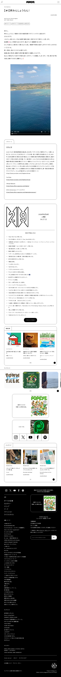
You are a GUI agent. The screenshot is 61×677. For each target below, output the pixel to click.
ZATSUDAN (7, 627)
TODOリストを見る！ (30, 320)
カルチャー (7, 504)
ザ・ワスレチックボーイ (9, 565)
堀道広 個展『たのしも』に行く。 (15, 251)
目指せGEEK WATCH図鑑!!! (10, 600)
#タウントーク (8, 23)
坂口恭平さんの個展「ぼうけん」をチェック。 (17, 277)
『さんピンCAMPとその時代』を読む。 (16, 272)
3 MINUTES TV (7, 523)
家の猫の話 (6, 590)
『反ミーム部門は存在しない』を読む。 (16, 282)
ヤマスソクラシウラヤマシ (10, 571)
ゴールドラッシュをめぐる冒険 (10, 561)
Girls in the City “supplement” (11, 529)
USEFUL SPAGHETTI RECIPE (11, 542)
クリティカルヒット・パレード (10, 558)
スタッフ (15, 658)
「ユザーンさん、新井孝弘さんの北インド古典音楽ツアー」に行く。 (22, 254)
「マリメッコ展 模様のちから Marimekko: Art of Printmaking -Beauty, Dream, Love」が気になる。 (31, 306)
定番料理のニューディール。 (10, 588)
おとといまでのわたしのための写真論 (12, 552)
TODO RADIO (7, 623)
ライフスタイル (9, 515)
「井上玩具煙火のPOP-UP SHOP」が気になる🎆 (19, 274)
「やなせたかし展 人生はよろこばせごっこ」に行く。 (19, 300)
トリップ (6, 506)
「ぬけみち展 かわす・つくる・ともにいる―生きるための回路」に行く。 (23, 287)
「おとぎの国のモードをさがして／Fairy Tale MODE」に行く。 (21, 239)
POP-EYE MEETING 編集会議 (11, 621)
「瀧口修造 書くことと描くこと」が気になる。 (17, 248)
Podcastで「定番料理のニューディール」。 (13, 619)
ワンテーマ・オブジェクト (9, 573)
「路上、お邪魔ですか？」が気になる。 (16, 310)
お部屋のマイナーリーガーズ (10, 554)
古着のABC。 (7, 583)
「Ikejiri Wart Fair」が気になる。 (15, 236)
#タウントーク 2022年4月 (17, 23)
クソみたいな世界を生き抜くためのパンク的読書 (15, 556)
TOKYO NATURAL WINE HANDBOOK (12, 652)
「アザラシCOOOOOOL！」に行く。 (16, 269)
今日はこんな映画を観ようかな (11, 577)
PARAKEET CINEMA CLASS (10, 617)
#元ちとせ (27, 23)
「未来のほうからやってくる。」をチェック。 (17, 315)
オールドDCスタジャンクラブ (10, 548)
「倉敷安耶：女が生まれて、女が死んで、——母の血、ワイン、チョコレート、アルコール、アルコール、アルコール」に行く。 (31, 242)
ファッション (8, 512)
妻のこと (6, 585)
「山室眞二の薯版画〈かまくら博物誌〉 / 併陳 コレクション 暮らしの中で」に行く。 (26, 303)
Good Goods (7, 534)
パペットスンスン (7, 569)
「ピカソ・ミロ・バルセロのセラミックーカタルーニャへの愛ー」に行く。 (23, 312)
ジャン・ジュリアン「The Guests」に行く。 (17, 285)
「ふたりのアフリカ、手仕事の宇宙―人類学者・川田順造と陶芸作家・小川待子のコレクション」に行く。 (30, 295)
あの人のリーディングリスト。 (10, 544)
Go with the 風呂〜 (9, 532)
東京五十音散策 (8, 596)
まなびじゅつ (7, 640)
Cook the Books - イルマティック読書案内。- (14, 527)
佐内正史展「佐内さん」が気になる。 (16, 259)
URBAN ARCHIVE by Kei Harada (11, 540)
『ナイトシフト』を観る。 (13, 279)
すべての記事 (8, 501)
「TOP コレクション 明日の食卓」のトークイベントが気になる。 (21, 298)
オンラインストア (22, 658)
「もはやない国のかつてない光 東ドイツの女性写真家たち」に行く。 (23, 290)
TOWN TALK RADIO (9, 625)
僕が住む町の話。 (8, 581)
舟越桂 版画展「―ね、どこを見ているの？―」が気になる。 (20, 246)
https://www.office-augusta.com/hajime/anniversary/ (21, 192)
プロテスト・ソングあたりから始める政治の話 (14, 638)
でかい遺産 (6, 567)
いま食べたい (7, 546)
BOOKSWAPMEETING (9, 525)
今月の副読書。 (7, 579)
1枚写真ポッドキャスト (9, 613)
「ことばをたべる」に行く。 (13, 264)
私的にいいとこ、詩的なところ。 (11, 604)
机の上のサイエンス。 (9, 594)
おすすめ (6, 550)
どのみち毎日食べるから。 (9, 636)
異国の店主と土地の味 (9, 598)
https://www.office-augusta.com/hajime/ (17, 186)
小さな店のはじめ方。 (9, 592)
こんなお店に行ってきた (9, 563)
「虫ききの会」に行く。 (13, 267)
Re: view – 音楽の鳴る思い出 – (11, 538)
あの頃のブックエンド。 (9, 629)
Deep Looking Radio (9, 615)
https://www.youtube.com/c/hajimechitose (18, 179)
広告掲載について (8, 663)
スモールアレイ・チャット (9, 634)
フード (6, 509)
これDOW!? (7, 632)
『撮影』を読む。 (11, 261)
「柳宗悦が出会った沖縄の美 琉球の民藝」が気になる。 (21, 256)
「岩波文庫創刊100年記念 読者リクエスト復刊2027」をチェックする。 (23, 292)
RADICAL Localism (8, 536)
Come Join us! (7, 658)
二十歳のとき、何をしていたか (10, 575)
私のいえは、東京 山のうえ (10, 602)
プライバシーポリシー (44, 530)
